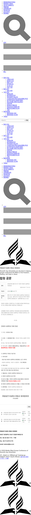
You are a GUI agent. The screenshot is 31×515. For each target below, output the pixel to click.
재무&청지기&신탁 (12, 97)
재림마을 (6, 7)
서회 (8, 110)
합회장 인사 (10, 81)
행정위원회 (6, 111)
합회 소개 (9, 82)
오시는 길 (9, 86)
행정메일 (6, 13)
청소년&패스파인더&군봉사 (15, 102)
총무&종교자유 (11, 95)
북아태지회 (6, 10)
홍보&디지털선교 (12, 105)
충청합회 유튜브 (8, 4)
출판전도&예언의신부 (13, 108)
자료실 (5, 116)
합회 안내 (6, 78)
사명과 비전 (10, 79)
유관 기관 (9, 87)
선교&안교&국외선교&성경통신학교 (17, 99)
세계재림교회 (7, 8)
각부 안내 (6, 92)
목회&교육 (10, 94)
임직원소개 (10, 84)
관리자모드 (6, 12)
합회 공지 (6, 89)
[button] (9, 291)
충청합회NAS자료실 (9, 2)
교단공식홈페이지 (8, 5)
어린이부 (9, 103)
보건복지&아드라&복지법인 (15, 100)
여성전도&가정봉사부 (13, 107)
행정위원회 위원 (11, 113)
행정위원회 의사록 (12, 115)
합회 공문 (9, 90)
